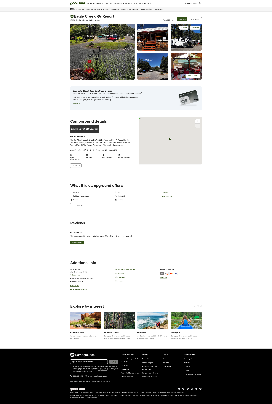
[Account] (200, 3)
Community (167, 366)
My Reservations (146, 9)
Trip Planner (125, 365)
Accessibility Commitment (165, 392)
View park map (167, 196)
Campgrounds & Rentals (113, 3)
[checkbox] (71, 366)
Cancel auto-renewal (149, 377)
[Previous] (196, 306)
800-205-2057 (78, 376)
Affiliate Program (147, 363)
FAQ (164, 359)
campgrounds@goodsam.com (97, 376)
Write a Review (77, 242)
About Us (166, 363)
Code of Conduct (179, 392)
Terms (154, 392)
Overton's (187, 363)
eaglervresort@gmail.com (79, 289)
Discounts (163, 277)
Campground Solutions (150, 373)
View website (195, 19)
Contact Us (146, 359)
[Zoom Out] (197, 126)
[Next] (200, 306)
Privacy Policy (91, 381)
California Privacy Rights (103, 381)
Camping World (189, 359)
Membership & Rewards (95, 3)
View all (79, 205)
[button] (76, 103)
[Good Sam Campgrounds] (82, 355)
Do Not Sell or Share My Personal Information (107, 392)
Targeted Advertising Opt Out (130, 392)
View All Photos (193, 76)
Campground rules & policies (125, 269)
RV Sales (187, 366)
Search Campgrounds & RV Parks (97, 9)
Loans (141, 3)
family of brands (102, 370)
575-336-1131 (74, 285)
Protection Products (130, 3)
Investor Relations (146, 392)
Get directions (75, 275)
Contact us (76, 165)
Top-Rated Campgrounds (129, 9)
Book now (182, 19)
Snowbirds (115, 9)
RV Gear (186, 370)
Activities (165, 192)
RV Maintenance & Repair (192, 374)
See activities (119, 273)
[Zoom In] (197, 121)
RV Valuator (148, 3)
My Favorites (159, 9)
